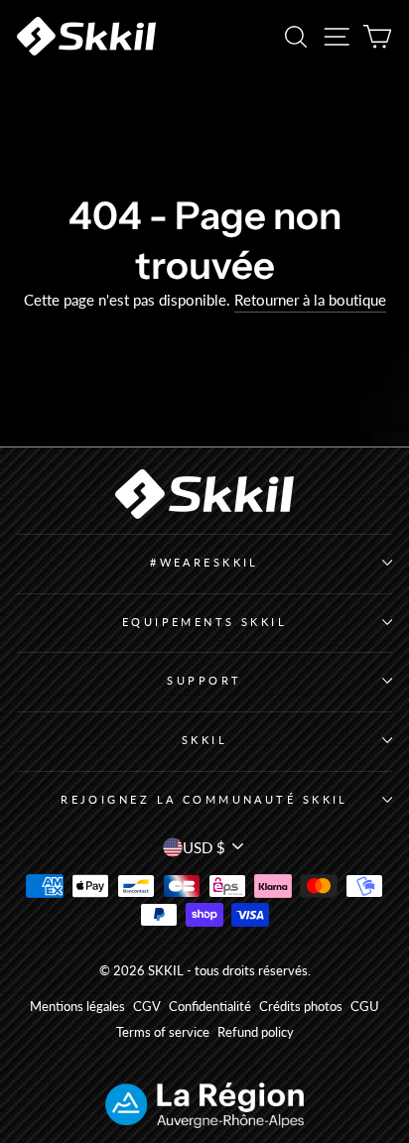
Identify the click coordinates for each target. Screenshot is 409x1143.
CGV (147, 1006)
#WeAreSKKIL (204, 562)
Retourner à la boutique (310, 300)
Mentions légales (77, 1006)
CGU (364, 1006)
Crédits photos (300, 1006)
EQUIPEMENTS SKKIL (205, 621)
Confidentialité (210, 1006)
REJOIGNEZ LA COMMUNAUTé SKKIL (204, 799)
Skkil (204, 739)
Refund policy (255, 1032)
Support (204, 680)
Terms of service (162, 1032)
